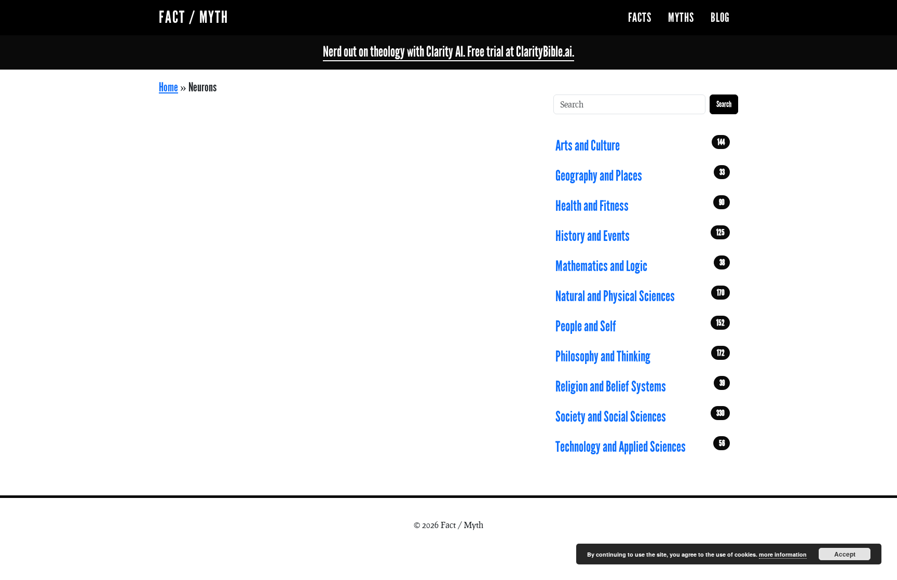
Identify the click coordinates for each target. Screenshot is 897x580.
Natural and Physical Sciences (640, 296)
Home (168, 87)
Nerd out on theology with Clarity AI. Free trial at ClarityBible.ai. (448, 52)
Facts (639, 17)
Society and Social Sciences (640, 416)
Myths (681, 17)
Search (723, 104)
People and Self (640, 326)
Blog (720, 17)
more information (783, 554)
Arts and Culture (640, 145)
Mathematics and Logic (640, 266)
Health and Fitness (640, 205)
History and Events (640, 236)
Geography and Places (640, 175)
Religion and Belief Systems (640, 386)
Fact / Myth (193, 17)
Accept (844, 554)
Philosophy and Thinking (640, 356)
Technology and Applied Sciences (640, 446)
